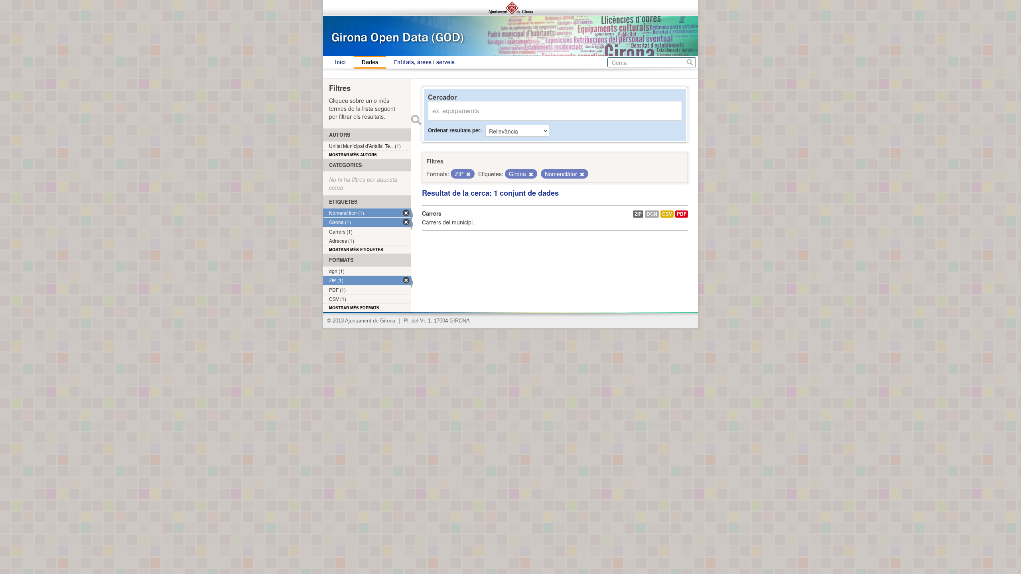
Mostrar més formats (354, 308)
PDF (681, 213)
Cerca (689, 62)
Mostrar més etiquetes (356, 249)
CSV (667, 213)
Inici (340, 62)
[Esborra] (468, 174)
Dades (370, 62)
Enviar (416, 120)
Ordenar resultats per (454, 130)
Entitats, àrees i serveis (424, 62)
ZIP (638, 213)
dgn (652, 213)
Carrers (432, 213)
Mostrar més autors (353, 154)
